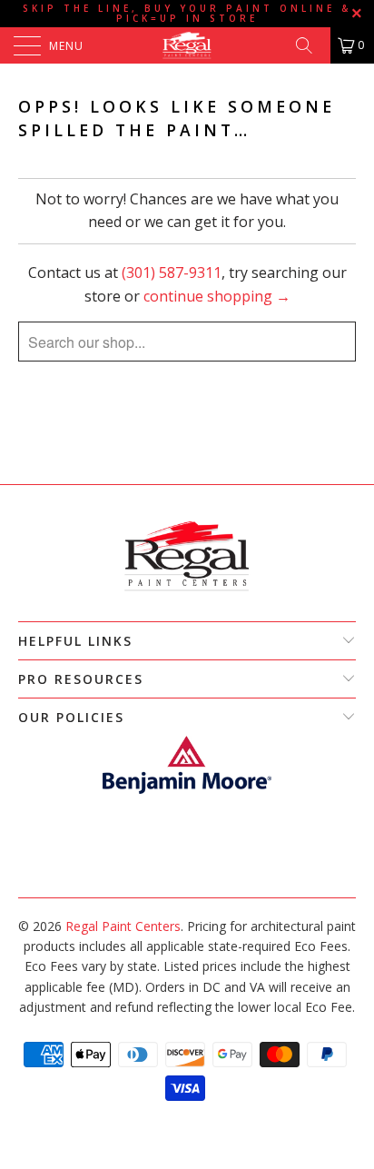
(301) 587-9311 (171, 272)
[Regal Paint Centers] (187, 45)
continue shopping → (216, 296)
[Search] (310, 45)
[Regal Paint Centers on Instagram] (195, 869)
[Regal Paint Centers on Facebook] (177, 869)
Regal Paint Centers (123, 926)
